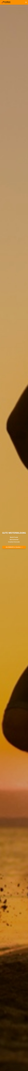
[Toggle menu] (26, 2)
